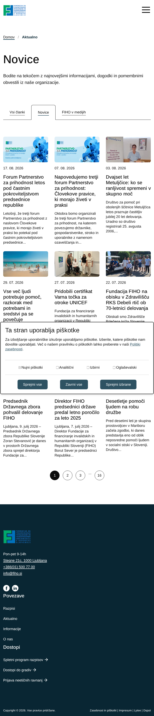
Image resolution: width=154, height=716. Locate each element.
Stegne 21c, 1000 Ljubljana (25, 560)
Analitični (66, 367)
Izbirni (95, 367)
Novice (43, 112)
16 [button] (99, 475)
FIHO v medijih (74, 112)
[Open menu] (146, 9)
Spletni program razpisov (23, 660)
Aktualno (10, 619)
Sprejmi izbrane (118, 384)
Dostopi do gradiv (17, 670)
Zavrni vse (74, 384)
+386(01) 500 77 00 (19, 567)
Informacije (12, 629)
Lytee (137, 710)
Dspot (147, 710)
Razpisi (9, 608)
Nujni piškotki (32, 367)
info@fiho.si (12, 573)
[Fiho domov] (14, 11)
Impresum (125, 710)
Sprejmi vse (32, 384)
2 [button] (68, 475)
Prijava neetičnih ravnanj (23, 680)
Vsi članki (17, 112)
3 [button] (80, 475)
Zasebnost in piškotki (103, 710)
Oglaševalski (126, 367)
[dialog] (77, 358)
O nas (8, 639)
